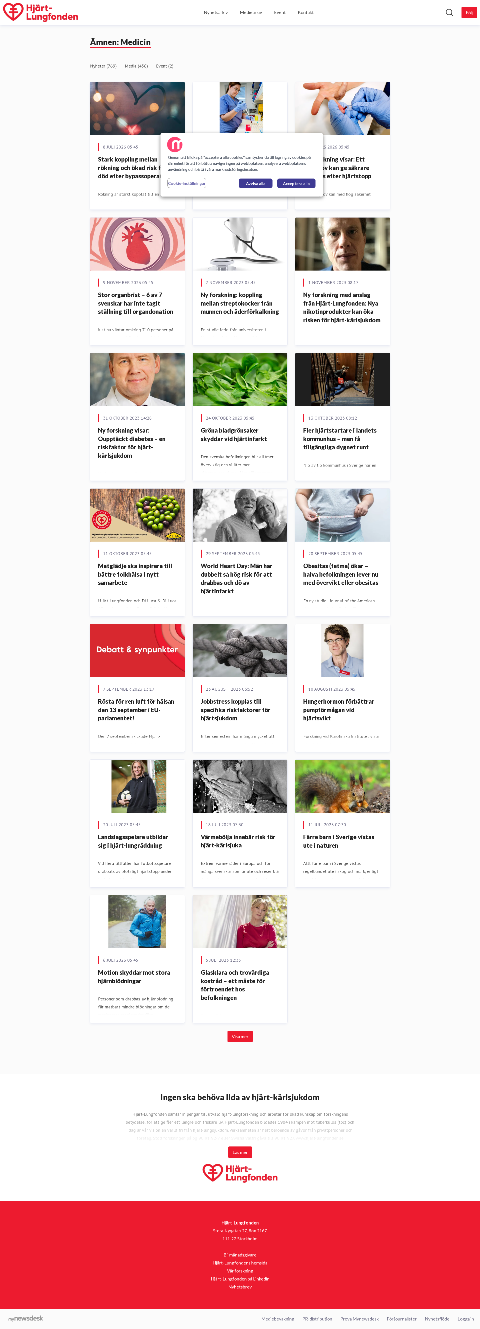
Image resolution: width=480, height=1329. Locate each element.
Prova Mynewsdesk (359, 1318)
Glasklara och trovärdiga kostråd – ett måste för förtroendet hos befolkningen (235, 985)
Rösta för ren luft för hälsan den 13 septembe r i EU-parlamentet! (136, 710)
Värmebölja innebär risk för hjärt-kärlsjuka (238, 841)
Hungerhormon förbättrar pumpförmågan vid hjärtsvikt (338, 710)
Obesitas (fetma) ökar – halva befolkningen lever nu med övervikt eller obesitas (340, 574)
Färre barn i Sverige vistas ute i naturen (338, 841)
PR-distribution (317, 1318)
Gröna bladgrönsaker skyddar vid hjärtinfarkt (234, 434)
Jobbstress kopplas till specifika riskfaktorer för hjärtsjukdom (235, 710)
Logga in (466, 1318)
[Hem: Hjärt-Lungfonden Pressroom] (40, 12)
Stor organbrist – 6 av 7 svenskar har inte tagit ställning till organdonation (135, 303)
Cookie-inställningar (187, 183)
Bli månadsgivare (240, 1254)
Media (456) (136, 66)
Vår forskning (240, 1270)
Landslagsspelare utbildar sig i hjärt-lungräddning (133, 841)
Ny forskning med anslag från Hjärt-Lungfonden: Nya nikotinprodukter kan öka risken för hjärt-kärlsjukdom (341, 307)
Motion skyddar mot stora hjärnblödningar (134, 976)
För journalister (402, 1318)
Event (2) (165, 66)
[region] (241, 165)
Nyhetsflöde (437, 1318)
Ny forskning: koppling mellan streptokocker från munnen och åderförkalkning (240, 303)
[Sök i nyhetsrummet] (450, 13)
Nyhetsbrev (240, 1286)
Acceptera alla (296, 183)
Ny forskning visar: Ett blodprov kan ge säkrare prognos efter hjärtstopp (337, 168)
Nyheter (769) (103, 66)
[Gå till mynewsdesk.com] (26, 1319)
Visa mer (240, 1036)
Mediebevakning (277, 1318)
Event (280, 12)
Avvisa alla (256, 183)
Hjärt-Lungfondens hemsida (240, 1262)
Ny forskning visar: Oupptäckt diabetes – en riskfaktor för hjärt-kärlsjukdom (132, 443)
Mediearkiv (251, 12)
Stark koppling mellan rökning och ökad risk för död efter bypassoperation (134, 168)
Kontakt (306, 12)
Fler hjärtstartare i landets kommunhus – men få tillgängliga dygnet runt (339, 439)
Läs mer (240, 1152)
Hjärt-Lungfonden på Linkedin (240, 1278)
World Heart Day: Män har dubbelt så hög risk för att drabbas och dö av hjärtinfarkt (236, 578)
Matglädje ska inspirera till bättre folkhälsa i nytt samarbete (135, 574)
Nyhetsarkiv (216, 12)
